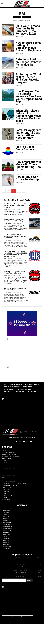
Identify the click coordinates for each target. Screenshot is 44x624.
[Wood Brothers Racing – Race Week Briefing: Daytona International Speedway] (34, 208)
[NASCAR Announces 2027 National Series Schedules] (34, 292)
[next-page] (23, 191)
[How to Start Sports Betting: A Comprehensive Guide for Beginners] (8, 46)
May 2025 (6, 540)
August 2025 (6, 534)
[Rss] (27, 441)
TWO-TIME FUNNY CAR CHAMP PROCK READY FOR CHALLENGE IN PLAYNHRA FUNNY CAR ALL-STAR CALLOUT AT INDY (15, 254)
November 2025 (7, 528)
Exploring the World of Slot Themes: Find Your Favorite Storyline (28, 78)
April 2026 (6, 518)
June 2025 (6, 538)
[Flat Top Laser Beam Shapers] (8, 150)
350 (8, 191)
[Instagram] (20, 441)
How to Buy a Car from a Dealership (27, 178)
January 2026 (7, 524)
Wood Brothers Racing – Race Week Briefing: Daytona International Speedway (16, 205)
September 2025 (7, 532)
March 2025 (6, 544)
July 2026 (6, 512)
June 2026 (6, 514)
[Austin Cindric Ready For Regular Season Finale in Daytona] (34, 275)
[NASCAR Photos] (31, 441)
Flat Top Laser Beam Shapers (25, 148)
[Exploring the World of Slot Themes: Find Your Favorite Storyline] (8, 78)
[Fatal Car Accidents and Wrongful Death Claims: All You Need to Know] (8, 134)
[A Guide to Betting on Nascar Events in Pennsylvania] (8, 63)
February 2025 (7, 546)
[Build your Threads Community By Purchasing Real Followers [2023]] (8, 29)
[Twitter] (16, 441)
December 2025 (7, 526)
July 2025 (6, 536)
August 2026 (6, 510)
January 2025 (7, 548)
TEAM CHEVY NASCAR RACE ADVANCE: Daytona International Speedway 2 (15, 236)
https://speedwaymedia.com (22, 20)
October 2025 (7, 530)
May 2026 (6, 516)
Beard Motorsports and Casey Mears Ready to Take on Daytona (15, 220)
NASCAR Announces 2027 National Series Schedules (15, 289)
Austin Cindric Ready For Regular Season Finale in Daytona (15, 272)
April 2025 (6, 542)
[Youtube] (24, 441)
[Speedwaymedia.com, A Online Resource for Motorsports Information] (22, 3)
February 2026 (7, 522)
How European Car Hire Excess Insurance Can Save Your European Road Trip (29, 96)
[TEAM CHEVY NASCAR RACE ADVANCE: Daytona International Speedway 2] (34, 239)
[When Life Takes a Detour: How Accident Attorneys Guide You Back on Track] (8, 114)
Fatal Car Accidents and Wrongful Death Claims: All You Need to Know (28, 133)
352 (19, 191)
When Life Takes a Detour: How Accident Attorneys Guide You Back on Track (28, 116)
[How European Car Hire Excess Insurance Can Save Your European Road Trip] (8, 95)
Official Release (7, 209)
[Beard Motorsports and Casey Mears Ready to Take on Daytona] (34, 223)
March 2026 (6, 520)
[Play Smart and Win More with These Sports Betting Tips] (8, 165)
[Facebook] (13, 441)
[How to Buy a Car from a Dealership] (8, 180)
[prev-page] (4, 191)
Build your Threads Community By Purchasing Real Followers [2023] (28, 29)
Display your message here (17, 616)
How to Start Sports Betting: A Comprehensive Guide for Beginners (28, 46)
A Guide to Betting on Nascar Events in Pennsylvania (28, 62)
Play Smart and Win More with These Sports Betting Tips (28, 164)
